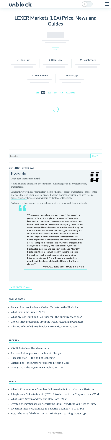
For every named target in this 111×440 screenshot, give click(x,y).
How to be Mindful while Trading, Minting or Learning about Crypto (49, 413)
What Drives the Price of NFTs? (28, 312)
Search (96, 156)
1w (49, 92)
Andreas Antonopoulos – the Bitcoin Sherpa (36, 353)
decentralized (44, 183)
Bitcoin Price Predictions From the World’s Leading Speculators (47, 321)
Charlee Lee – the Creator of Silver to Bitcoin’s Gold (40, 362)
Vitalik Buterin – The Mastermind (30, 348)
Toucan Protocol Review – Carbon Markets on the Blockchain (45, 307)
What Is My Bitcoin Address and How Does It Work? (40, 399)
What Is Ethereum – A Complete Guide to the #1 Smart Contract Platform (52, 389)
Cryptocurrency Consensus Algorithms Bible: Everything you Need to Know (53, 403)
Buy (55, 49)
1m (55, 92)
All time (70, 92)
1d (43, 92)
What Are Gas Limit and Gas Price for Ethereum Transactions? (46, 316)
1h (37, 92)
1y (61, 92)
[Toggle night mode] (87, 4)
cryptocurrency (79, 183)
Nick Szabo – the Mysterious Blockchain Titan (37, 367)
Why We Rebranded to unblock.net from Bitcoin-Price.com (44, 326)
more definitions (20, 287)
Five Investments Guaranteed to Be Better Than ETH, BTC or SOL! (48, 408)
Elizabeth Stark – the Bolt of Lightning (33, 357)
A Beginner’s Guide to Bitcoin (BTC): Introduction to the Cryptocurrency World (55, 394)
